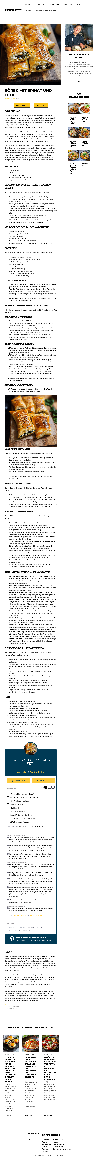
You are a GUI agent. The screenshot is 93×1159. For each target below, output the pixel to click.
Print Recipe (41, 105)
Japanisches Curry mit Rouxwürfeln (73, 120)
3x (53, 787)
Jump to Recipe (21, 105)
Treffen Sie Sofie (58, 1140)
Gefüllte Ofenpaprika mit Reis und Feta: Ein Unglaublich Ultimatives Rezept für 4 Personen (50, 1068)
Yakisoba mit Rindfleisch (85, 143)
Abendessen (68, 4)
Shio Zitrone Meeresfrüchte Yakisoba (73, 168)
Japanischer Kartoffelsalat (73, 143)
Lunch (8, 1005)
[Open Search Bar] (26, 15)
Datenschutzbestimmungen (46, 10)
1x (45, 787)
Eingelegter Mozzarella (12, 1008)
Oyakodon (85, 164)
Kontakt (28, 10)
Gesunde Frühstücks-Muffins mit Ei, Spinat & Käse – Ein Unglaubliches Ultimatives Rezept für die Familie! (11, 1069)
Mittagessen (54, 4)
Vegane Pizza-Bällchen (12, 1006)
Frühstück (41, 4)
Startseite (29, 4)
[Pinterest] (29, 1139)
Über (78, 4)
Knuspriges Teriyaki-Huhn (85, 119)
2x (49, 787)
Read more (8, 1115)
